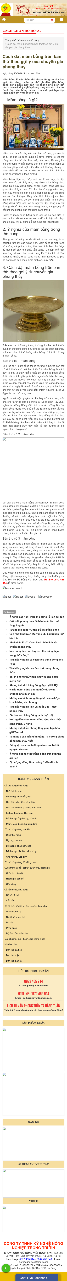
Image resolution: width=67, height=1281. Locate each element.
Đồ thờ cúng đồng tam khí (17, 829)
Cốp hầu (10, 900)
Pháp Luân (11, 927)
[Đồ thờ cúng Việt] (3, 18)
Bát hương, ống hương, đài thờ (21, 818)
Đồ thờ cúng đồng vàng (15, 785)
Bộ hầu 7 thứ (12, 895)
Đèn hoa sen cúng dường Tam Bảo (23, 807)
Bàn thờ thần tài (14, 960)
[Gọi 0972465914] (6, 1268)
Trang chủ (10, 40)
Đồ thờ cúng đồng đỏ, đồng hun (20, 862)
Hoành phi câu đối (15, 878)
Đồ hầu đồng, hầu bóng (15, 889)
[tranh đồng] (33, 1093)
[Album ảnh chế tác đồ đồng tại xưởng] (33, 1182)
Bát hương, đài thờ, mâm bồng (21, 851)
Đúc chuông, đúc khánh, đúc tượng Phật (24, 938)
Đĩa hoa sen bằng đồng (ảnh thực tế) (31, 715)
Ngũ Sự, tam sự (14, 791)
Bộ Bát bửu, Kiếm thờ (17, 933)
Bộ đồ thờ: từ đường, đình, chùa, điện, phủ (25, 906)
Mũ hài (9, 922)
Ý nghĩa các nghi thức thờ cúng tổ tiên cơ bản (36, 616)
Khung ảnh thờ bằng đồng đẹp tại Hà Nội (33, 685)
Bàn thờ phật (12, 955)
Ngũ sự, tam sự (14, 840)
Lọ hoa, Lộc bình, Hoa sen (19, 812)
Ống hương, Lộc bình (16, 856)
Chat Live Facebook (33, 1277)
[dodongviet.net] (33, 1048)
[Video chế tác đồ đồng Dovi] (33, 1218)
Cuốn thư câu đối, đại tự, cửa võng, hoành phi (27, 867)
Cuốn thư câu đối (14, 873)
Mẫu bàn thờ (10, 944)
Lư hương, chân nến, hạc (18, 796)
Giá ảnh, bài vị (13, 911)
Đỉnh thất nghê (13, 834)
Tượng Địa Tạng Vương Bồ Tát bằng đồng (34, 629)
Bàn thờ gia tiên (14, 949)
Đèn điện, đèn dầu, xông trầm (21, 802)
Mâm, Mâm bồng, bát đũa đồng (21, 823)
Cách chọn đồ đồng (29, 40)
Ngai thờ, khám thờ (15, 916)
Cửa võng (11, 884)
